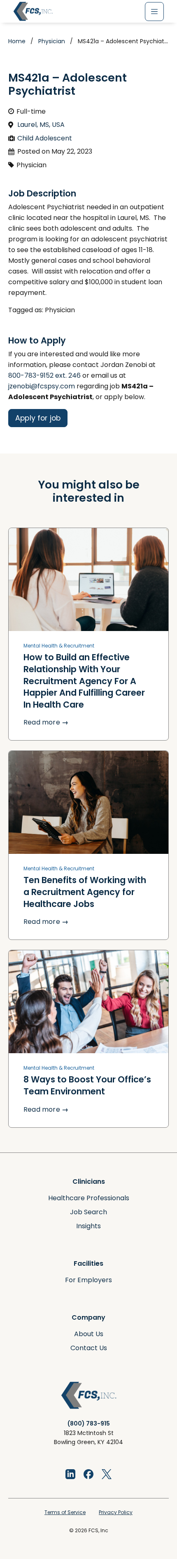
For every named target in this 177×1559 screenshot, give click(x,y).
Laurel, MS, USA (41, 124)
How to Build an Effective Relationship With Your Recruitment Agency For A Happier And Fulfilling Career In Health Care (84, 681)
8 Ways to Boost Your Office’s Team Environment (87, 1085)
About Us (88, 1334)
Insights (88, 1226)
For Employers (88, 1280)
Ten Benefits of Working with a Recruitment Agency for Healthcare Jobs (84, 891)
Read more (45, 722)
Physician (51, 41)
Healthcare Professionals (88, 1198)
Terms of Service (65, 1512)
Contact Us (88, 1348)
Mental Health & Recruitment (58, 645)
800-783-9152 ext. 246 (44, 375)
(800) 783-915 (89, 1423)
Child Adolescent (44, 138)
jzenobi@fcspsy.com (41, 386)
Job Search (88, 1212)
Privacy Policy (116, 1512)
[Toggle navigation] (154, 11)
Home (17, 41)
